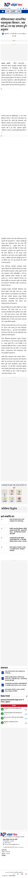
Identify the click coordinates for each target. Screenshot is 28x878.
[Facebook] (18, 8)
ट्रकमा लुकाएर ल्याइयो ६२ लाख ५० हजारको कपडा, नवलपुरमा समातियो (15, 690)
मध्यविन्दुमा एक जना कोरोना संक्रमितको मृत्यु (12, 708)
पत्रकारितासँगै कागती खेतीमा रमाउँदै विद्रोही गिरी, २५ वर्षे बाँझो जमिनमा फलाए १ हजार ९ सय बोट (16, 684)
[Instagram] (26, 8)
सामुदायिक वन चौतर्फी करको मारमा (11, 722)
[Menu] (3, 11)
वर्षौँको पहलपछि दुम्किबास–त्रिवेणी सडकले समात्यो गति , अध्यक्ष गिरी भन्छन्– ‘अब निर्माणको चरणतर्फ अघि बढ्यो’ (16, 679)
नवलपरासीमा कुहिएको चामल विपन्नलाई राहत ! (13, 713)
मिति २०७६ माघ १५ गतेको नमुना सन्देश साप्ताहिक (13, 717)
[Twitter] (20, 8)
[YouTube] (23, 8)
